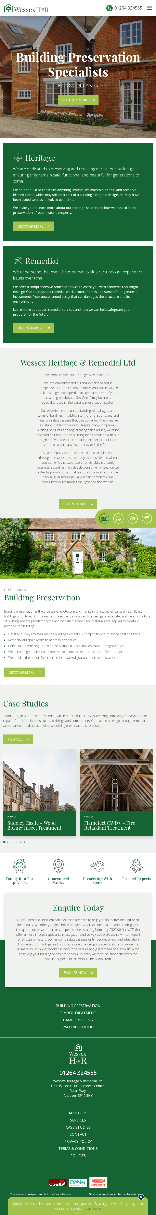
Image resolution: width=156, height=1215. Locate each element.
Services (78, 1120)
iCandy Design (62, 1194)
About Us (78, 1113)
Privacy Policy (78, 1141)
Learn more (92, 1208)
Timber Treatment (78, 1012)
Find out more (75, 100)
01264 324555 (128, 8)
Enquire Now (75, 972)
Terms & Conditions (78, 1148)
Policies (78, 1155)
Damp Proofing (78, 1019)
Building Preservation (78, 1005)
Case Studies (78, 1127)
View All (15, 739)
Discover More (30, 226)
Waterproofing (78, 1027)
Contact (78, 1134)
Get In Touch (75, 504)
